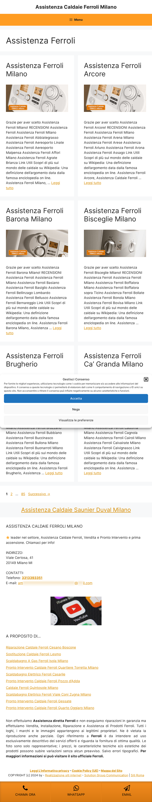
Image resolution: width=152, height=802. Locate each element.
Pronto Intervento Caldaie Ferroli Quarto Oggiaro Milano (50, 708)
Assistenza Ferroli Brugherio (34, 359)
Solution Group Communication (106, 775)
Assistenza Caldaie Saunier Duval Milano (76, 509)
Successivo (39, 494)
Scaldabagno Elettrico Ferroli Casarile (35, 674)
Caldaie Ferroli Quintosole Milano (32, 688)
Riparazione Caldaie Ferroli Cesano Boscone (41, 647)
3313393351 (32, 578)
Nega (76, 409)
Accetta (76, 398)
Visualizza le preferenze (76, 420)
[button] (146, 379)
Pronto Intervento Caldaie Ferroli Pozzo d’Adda (43, 681)
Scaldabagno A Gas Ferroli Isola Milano (37, 661)
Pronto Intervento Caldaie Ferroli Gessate (38, 701)
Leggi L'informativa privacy (49, 771)
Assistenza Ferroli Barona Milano (34, 214)
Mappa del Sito (111, 771)
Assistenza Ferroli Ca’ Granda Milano (113, 359)
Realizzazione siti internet (63, 775)
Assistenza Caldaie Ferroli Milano (76, 7)
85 (23, 494)
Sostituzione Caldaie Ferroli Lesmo (33, 654)
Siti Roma (137, 775)
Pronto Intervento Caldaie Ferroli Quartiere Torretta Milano (52, 668)
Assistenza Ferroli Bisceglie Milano (112, 214)
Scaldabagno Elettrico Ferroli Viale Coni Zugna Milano (48, 694)
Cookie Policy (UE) (85, 771)
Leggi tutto (92, 183)
